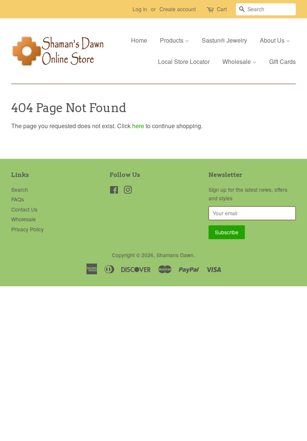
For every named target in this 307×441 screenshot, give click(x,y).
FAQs (17, 199)
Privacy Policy (27, 229)
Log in (140, 9)
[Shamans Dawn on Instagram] (128, 191)
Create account (177, 9)
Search (19, 189)
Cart (222, 9)
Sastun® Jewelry (224, 40)
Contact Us (24, 209)
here (138, 125)
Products (172, 40)
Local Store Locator (184, 61)
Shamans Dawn (175, 255)
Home (139, 40)
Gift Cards (282, 61)
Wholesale (237, 61)
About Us (273, 40)
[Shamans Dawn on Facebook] (114, 191)
